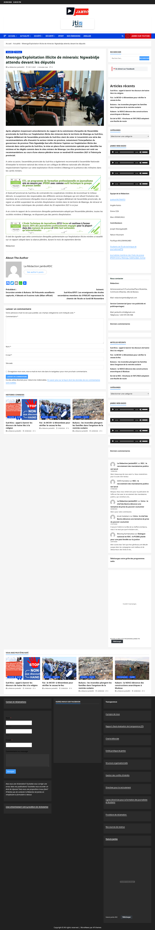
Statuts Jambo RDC (112, 917)
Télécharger (117, 641)
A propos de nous (113, 714)
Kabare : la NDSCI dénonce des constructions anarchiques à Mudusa (129, 685)
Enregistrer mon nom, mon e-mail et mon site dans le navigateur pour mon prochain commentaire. (47, 371)
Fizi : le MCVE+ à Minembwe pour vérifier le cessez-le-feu (54, 424)
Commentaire (12, 316)
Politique (18, 52)
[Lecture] (113, 152)
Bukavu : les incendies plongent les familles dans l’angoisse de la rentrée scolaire (88, 425)
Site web (9, 363)
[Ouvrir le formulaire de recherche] (122, 36)
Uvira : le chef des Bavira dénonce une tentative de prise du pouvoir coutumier (129, 504)
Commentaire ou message (17, 751)
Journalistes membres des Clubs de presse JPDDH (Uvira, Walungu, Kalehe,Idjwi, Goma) (127, 256)
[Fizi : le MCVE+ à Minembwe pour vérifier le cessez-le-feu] (55, 409)
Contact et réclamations (16, 702)
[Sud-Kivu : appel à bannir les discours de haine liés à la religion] (21, 409)
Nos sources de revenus (115, 827)
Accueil (11, 36)
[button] (5, 36)
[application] (129, 152)
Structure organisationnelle (117, 763)
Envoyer (10, 771)
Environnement (122, 677)
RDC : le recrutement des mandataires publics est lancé (130, 466)
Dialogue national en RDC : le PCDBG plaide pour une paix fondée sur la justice (128, 537)
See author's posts (35, 272)
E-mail (9, 355)
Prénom (8, 726)
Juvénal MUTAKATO (117, 199)
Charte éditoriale (112, 738)
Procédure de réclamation (116, 814)
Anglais (87, 36)
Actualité (24, 36)
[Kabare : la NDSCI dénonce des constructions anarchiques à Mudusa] (132, 668)
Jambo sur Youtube (141, 36)
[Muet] (141, 152)
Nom (8, 346)
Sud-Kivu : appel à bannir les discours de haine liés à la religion (19, 425)
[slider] (145, 152)
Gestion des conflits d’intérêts (117, 775)
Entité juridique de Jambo (116, 751)
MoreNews (85, 927)
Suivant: (81, 294)
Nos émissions (73, 36)
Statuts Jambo (112, 839)
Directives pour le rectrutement (118, 787)
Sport (61, 36)
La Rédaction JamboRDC (16, 67)
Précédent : (30, 292)
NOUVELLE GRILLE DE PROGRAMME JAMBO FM (125, 639)
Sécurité (49, 36)
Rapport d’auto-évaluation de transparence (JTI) (125, 726)
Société (37, 36)
